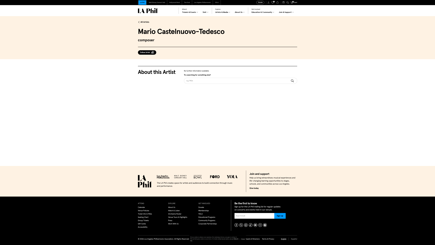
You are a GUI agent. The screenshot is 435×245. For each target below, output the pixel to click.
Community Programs (206, 221)
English (283, 239)
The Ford (187, 2)
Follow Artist (145, 52)
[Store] (277, 2)
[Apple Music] (265, 225)
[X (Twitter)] (241, 225)
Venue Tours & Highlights (177, 217)
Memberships (203, 211)
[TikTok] (250, 225)
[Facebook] (236, 225)
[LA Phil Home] (147, 10)
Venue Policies (143, 211)
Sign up (280, 216)
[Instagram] (246, 225)
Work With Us (173, 224)
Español (294, 239)
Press (170, 221)
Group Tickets (143, 221)
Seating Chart (143, 217)
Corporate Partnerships (207, 224)
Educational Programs (206, 217)
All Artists (145, 22)
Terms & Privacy (268, 239)
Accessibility (143, 227)
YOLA (216, 2)
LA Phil (142, 2)
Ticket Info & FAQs (145, 214)
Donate (260, 2)
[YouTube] (255, 225)
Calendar (141, 207)
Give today (254, 188)
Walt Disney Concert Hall (157, 2)
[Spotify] (260, 225)
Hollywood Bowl (174, 2)
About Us (171, 207)
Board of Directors (252, 239)
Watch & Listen (174, 211)
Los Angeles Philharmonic (202, 2)
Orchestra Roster (175, 214)
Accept (243, 239)
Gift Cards (142, 224)
